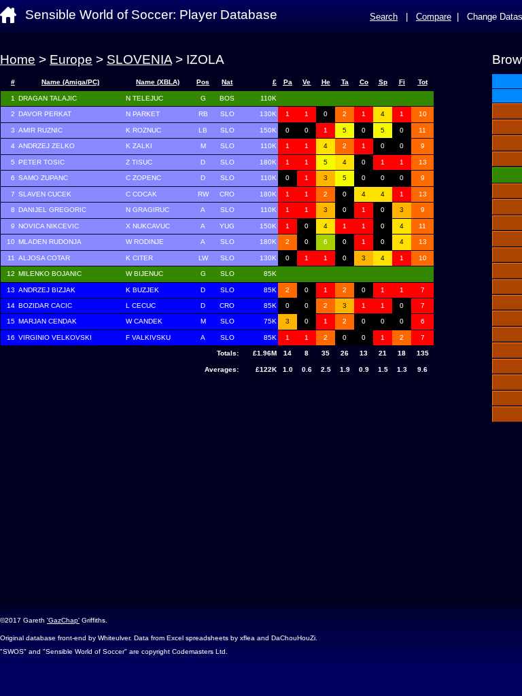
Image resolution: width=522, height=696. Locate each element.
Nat (227, 82)
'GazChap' (63, 620)
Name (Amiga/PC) (70, 82)
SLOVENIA (139, 59)
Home (17, 59)
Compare (433, 17)
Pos (202, 82)
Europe (71, 59)
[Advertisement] (217, 487)
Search (384, 17)
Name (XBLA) (157, 82)
